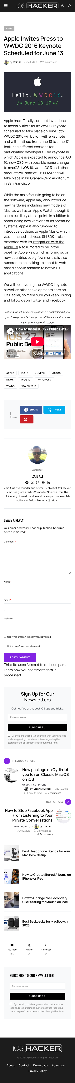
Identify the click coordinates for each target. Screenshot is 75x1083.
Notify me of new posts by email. (23, 646)
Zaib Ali (37, 476)
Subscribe (36, 727)
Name (7, 581)
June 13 (40, 373)
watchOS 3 (45, 379)
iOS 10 (24, 373)
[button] (6, 5)
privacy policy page (42, 322)
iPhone (42, 784)
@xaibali (53, 500)
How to (26, 826)
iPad (33, 784)
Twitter (36, 300)
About (11, 1065)
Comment (10, 541)
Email (7, 600)
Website (8, 618)
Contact (24, 1065)
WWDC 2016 (29, 386)
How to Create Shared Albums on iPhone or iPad (46, 876)
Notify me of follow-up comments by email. (29, 636)
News (9, 28)
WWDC (10, 386)
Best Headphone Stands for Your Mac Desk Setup (46, 853)
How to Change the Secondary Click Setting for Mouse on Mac (45, 900)
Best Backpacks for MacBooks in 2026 (45, 923)
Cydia (25, 784)
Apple (10, 373)
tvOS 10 (25, 379)
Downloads (40, 1065)
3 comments (46, 834)
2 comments (54, 793)
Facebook (57, 300)
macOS (56, 373)
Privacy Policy (37, 1071)
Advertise (58, 1065)
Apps (17, 826)
